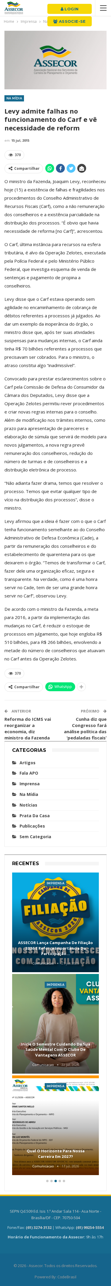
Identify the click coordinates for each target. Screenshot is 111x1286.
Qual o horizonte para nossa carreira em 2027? (56, 1153)
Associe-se (72, 21)
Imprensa (30, 783)
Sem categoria (35, 836)
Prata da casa (35, 815)
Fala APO (29, 773)
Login (70, 9)
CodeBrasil (66, 1276)
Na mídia (14, 98)
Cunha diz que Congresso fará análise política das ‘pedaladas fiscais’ (85, 728)
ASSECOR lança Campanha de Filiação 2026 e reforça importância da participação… (55, 948)
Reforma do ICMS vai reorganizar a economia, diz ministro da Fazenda (27, 728)
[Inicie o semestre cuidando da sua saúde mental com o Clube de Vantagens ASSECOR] (55, 1024)
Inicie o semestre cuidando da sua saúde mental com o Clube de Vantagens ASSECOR (55, 1049)
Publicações (32, 826)
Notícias (28, 805)
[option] (55, 1025)
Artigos (28, 762)
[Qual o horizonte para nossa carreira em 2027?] (55, 1125)
